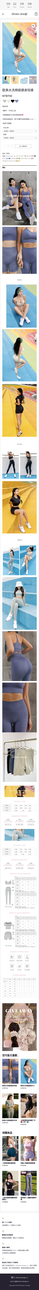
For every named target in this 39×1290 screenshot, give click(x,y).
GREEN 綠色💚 (15, 158)
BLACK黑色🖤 (31, 156)
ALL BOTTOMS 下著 (20, 156)
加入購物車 (23, 146)
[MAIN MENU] (3, 14)
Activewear (9, 156)
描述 (3, 167)
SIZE (4, 134)
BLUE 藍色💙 (6, 158)
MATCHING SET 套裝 (27, 158)
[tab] (19, 167)
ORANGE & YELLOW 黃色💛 (11, 161)
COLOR (6, 128)
